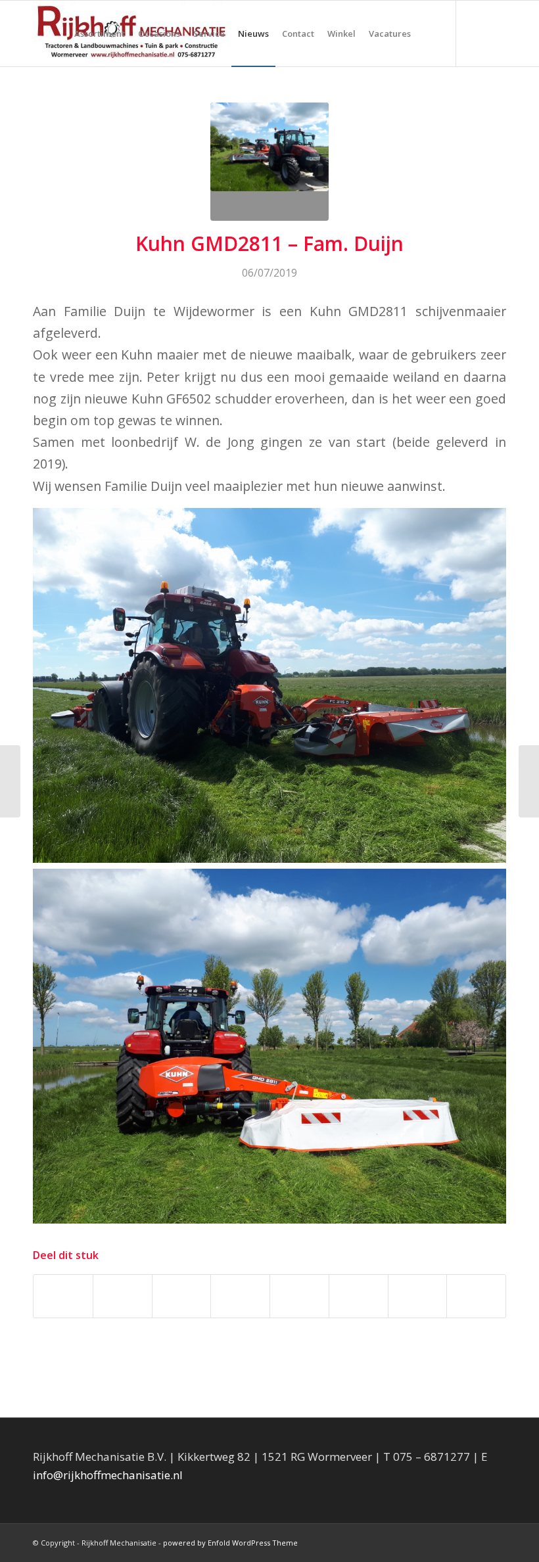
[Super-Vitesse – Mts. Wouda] (10, 781)
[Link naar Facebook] (476, 33)
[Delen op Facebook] (63, 1296)
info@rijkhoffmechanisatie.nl (108, 1474)
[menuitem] (99, 33)
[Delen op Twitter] (122, 1296)
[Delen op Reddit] (417, 1296)
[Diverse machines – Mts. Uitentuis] (529, 781)
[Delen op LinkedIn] (240, 1296)
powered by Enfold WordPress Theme (230, 1543)
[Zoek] (428, 33)
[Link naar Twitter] (496, 33)
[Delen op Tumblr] (299, 1296)
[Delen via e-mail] (476, 1296)
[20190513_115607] (269, 162)
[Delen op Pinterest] (181, 1296)
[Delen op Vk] (358, 1296)
